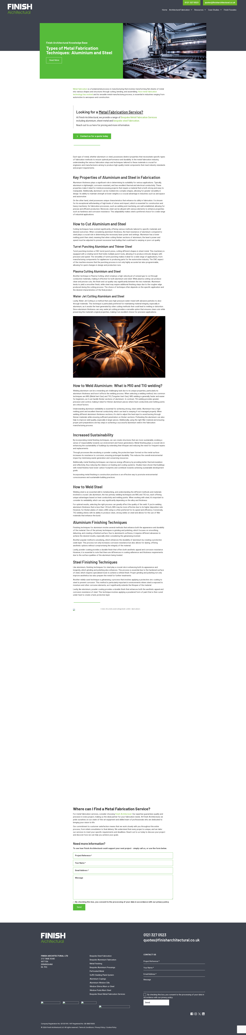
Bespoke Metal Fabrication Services (139, 117)
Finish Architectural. (123, 814)
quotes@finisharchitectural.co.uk (220, 2)
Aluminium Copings (98, 979)
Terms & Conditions (86, 1027)
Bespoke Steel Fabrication (101, 956)
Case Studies (213, 10)
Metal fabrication (80, 89)
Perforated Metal (97, 971)
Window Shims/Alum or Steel (102, 986)
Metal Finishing (96, 963)
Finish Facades (230, 10)
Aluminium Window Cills (100, 983)
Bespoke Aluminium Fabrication (103, 960)
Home (164, 10)
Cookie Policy (111, 1027)
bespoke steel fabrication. (126, 120)
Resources (198, 10)
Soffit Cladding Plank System (102, 975)
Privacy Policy (100, 1027)
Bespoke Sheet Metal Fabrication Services (107, 994)
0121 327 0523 (191, 2)
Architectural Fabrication (179, 10)
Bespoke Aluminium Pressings (102, 967)
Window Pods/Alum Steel (100, 990)
